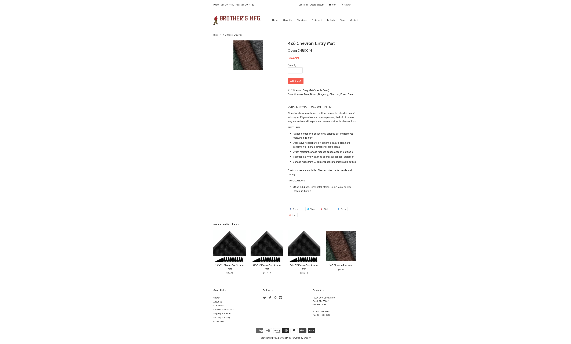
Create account (317, 4)
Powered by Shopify (301, 337)
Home (275, 20)
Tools (342, 20)
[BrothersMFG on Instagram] (280, 298)
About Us (287, 20)
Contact (354, 20)
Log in (302, 4)
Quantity (292, 65)
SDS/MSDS (218, 305)
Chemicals (301, 20)
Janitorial (331, 20)
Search (216, 297)
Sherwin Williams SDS (223, 309)
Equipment (317, 20)
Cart (334, 4)
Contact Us (218, 321)
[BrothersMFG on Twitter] (264, 298)
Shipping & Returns (222, 313)
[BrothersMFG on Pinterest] (275, 298)
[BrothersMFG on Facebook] (270, 298)
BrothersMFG (284, 337)
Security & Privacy (221, 317)
